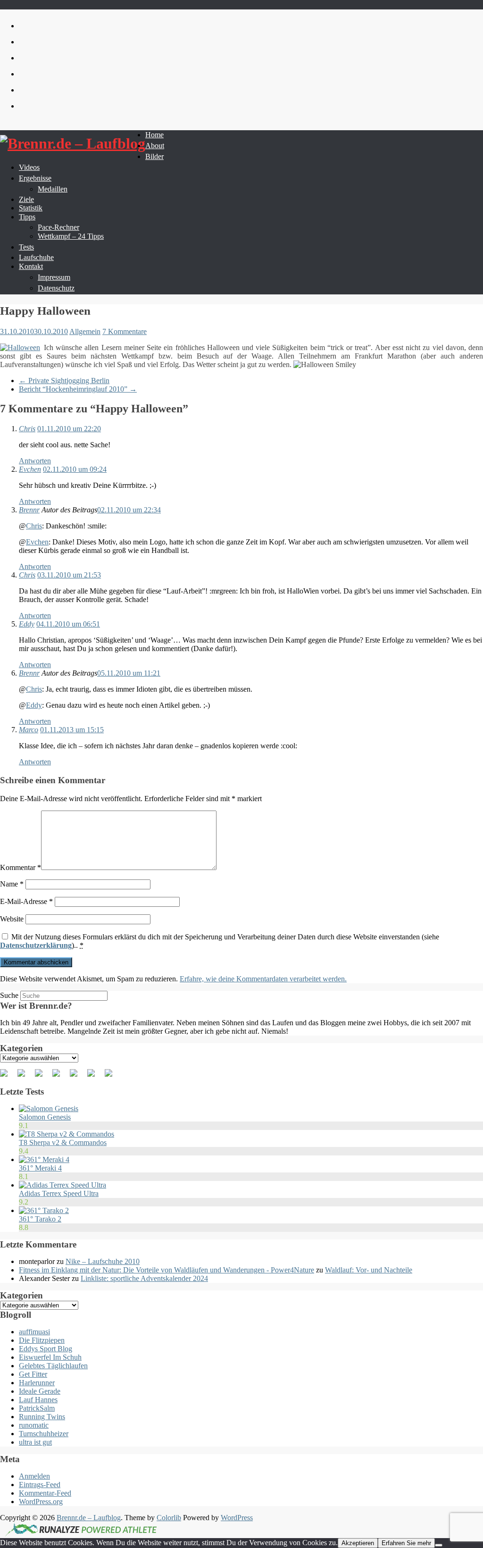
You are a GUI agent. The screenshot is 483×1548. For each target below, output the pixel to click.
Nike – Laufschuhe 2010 (103, 1261)
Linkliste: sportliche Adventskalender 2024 (144, 1278)
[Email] (112, 1076)
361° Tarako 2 (40, 1219)
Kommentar (20, 867)
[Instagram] (94, 1076)
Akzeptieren (357, 1543)
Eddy (26, 624)
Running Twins (42, 1417)
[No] (438, 1545)
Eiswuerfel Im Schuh (50, 1357)
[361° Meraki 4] (44, 1159)
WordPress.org (41, 1502)
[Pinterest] (42, 1076)
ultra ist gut (35, 1442)
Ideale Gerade (39, 1391)
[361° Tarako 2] (44, 1210)
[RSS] (59, 1076)
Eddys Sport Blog (45, 1349)
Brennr (29, 510)
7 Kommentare (124, 331)
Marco (28, 730)
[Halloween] (20, 347)
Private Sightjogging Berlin (64, 381)
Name (12, 884)
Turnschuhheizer (43, 1434)
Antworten (35, 461)
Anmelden (34, 1476)
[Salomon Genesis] (48, 1109)
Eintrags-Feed (39, 1485)
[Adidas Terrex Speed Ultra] (62, 1185)
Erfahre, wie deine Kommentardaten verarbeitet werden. (263, 979)
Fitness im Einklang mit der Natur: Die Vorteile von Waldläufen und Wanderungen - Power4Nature (166, 1270)
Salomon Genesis (45, 1117)
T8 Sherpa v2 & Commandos (63, 1142)
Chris (27, 429)
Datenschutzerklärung (36, 945)
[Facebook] (7, 1076)
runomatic (34, 1425)
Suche (9, 995)
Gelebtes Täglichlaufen (53, 1366)
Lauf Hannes (38, 1400)
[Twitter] (25, 1076)
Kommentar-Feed (45, 1493)
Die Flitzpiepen (42, 1340)
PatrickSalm (37, 1408)
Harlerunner (37, 1383)
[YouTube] (77, 1076)
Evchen (30, 469)
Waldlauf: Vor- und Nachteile (368, 1270)
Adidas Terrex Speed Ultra (59, 1193)
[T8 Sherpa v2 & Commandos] (66, 1134)
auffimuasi (34, 1332)
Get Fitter (33, 1374)
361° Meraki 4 (40, 1168)
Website (12, 919)
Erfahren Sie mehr (406, 1543)
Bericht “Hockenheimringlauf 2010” (78, 389)
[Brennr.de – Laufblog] (72, 143)
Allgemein (84, 331)
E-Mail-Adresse (26, 901)
